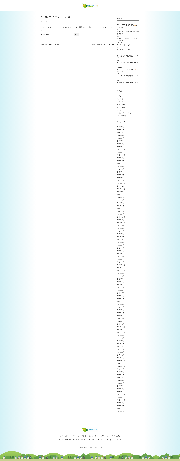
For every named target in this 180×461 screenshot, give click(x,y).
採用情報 (68, 440)
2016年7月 (120, 375)
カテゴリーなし (122, 104)
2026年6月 (120, 132)
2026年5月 (120, 135)
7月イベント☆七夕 (123, 45)
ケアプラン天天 (105, 436)
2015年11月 (121, 397)
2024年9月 (120, 192)
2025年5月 (120, 169)
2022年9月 (120, 239)
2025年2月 (120, 177)
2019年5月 (120, 299)
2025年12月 (121, 149)
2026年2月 (120, 144)
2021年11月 (121, 268)
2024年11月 (121, 186)
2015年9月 (120, 403)
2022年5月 (120, 251)
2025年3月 (120, 175)
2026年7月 (120, 130)
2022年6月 (120, 248)
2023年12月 (121, 217)
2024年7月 (120, 197)
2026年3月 (120, 141)
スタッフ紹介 (121, 107)
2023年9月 (120, 225)
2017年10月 (121, 332)
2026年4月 (120, 138)
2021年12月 (121, 265)
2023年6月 (120, 228)
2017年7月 (120, 341)
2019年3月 (120, 304)
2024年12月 (121, 183)
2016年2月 (120, 389)
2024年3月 (120, 208)
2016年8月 (120, 372)
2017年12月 (121, 327)
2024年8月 (120, 194)
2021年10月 (121, 270)
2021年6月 (120, 282)
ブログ (118, 440)
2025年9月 (120, 158)
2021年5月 (120, 284)
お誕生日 (120, 102)
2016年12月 (121, 360)
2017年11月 (121, 330)
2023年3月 (120, 234)
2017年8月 (120, 338)
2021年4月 (120, 287)
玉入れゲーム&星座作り (51, 44)
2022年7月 (120, 245)
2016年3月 (120, 386)
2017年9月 (120, 335)
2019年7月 (120, 293)
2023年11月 (121, 220)
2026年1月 (120, 146)
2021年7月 (120, 279)
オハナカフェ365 (66, 436)
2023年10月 (121, 223)
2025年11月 (121, 152)
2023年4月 (120, 231)
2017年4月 (120, 349)
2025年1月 (120, 180)
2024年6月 (120, 200)
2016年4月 (120, 383)
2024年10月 (121, 189)
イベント (120, 96)
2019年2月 (120, 307)
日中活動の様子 (122, 116)
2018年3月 (120, 318)
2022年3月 (120, 256)
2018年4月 (120, 315)
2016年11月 (121, 363)
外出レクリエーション (124, 113)
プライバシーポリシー (96, 440)
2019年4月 (120, 301)
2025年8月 (120, 161)
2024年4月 (120, 206)
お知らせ (120, 99)
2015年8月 (120, 406)
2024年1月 (120, 214)
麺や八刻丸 (116, 436)
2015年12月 (121, 394)
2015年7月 (120, 408)
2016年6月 (120, 377)
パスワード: (45, 34)
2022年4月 (120, 253)
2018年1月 (120, 324)
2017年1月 (120, 358)
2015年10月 (121, 400)
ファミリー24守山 (79, 436)
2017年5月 (120, 346)
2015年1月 (120, 411)
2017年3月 (120, 352)
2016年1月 (120, 391)
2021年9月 (120, 273)
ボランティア (121, 110)
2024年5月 (120, 203)
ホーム (61, 440)
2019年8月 (120, 290)
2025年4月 (120, 172)
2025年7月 (120, 163)
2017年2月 (120, 355)
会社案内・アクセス (79, 440)
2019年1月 (120, 310)
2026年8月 (120, 127)
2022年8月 (120, 242)
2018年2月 (120, 321)
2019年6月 (120, 296)
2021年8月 (120, 276)
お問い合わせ (110, 440)
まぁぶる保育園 (92, 436)
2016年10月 (121, 366)
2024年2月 (120, 211)
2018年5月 (120, 313)
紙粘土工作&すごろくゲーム (102, 44)
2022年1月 (120, 262)
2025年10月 (121, 155)
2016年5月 (120, 380)
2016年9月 (120, 369)
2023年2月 (120, 237)
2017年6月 (120, 344)
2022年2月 (120, 259)
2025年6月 (120, 166)
